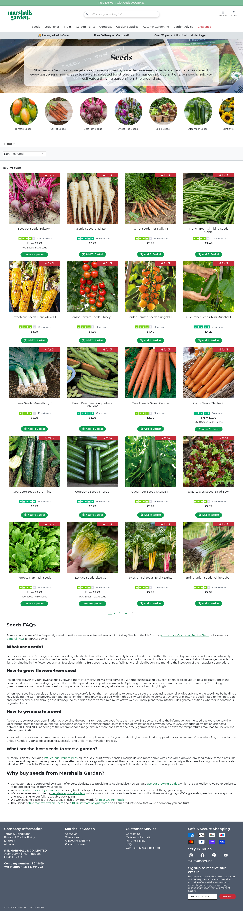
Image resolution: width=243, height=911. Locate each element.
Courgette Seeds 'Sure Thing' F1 (34, 491)
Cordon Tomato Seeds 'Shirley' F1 (92, 317)
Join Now (227, 896)
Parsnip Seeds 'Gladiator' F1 (92, 228)
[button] (233, 14)
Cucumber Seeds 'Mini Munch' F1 (208, 317)
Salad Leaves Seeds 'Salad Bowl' (208, 491)
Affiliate (9, 844)
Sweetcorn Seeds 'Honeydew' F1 (34, 317)
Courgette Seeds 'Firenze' (92, 491)
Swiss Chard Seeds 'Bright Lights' (150, 577)
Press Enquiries (75, 844)
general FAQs (15, 638)
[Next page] (132, 613)
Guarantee (72, 837)
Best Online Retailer (112, 799)
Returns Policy (135, 840)
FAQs (129, 844)
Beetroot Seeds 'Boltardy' (34, 228)
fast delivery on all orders (68, 793)
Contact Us (133, 833)
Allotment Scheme (77, 840)
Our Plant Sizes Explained (143, 847)
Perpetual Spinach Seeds (34, 577)
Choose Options (34, 254)
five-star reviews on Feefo (45, 803)
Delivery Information (139, 837)
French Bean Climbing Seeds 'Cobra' (208, 230)
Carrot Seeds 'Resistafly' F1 (150, 228)
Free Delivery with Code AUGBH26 (121, 2)
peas (74, 758)
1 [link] (110, 613)
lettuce (48, 758)
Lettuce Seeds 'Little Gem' (92, 577)
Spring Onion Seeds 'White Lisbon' (208, 577)
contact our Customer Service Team (185, 635)
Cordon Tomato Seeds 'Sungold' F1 (150, 317)
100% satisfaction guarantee (90, 803)
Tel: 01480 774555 (200, 861)
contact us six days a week (39, 790)
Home (8, 143)
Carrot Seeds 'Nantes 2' (208, 403)
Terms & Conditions (17, 833)
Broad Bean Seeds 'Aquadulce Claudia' (92, 405)
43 (126, 613)
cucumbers (62, 758)
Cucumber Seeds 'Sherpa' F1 (150, 491)
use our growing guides (162, 783)
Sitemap (9, 840)
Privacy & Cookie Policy (19, 837)
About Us (71, 833)
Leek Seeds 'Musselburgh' (34, 403)
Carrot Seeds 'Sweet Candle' (150, 403)
